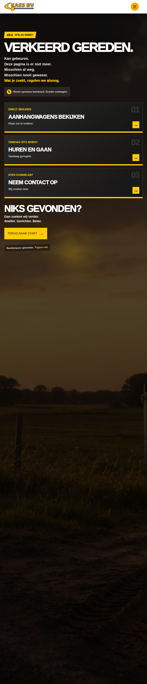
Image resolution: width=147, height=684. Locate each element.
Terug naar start (26, 233)
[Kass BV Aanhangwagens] (19, 7)
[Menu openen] (135, 7)
